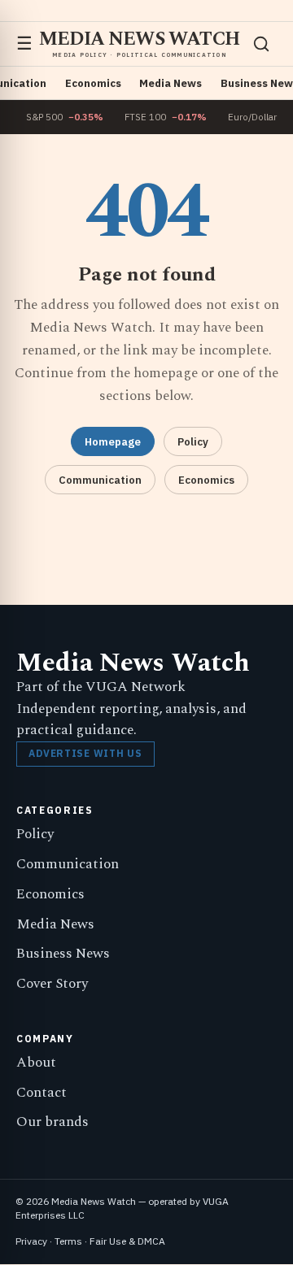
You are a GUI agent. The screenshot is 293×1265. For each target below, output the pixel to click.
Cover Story (52, 983)
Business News (63, 953)
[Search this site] (261, 43)
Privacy (31, 1241)
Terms (68, 1241)
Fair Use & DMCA (127, 1241)
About (36, 1062)
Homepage (113, 442)
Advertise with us (85, 753)
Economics (93, 83)
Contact (41, 1092)
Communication (100, 480)
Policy (192, 442)
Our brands (52, 1121)
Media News (170, 83)
